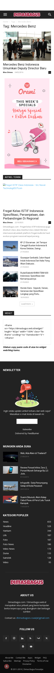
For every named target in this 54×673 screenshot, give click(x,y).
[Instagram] (14, 638)
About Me (9, 657)
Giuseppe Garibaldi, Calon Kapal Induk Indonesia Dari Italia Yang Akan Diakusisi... (35, 260)
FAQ (45, 657)
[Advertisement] (27, 5)
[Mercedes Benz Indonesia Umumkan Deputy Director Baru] (27, 46)
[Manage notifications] (6, 666)
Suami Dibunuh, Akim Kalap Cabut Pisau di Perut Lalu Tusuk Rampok (35, 500)
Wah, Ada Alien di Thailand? (33, 453)
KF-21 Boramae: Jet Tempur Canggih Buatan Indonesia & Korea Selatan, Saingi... (33, 245)
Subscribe (7, 661)
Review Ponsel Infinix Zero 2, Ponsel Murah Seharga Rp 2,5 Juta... (34, 470)
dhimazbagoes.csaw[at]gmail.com (32, 617)
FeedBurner (33, 433)
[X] (47, 638)
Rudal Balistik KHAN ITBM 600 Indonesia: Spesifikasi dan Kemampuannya (34, 276)
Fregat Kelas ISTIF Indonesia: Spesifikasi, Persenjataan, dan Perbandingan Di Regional (23, 214)
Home (5, 21)
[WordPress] (23, 647)
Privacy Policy (29, 661)
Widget (38, 657)
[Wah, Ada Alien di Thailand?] (10, 457)
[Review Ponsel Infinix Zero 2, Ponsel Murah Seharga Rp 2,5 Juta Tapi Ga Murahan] (10, 470)
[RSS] (30, 638)
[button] (5, 15)
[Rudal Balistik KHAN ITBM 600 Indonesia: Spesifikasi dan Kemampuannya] (10, 276)
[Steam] (38, 638)
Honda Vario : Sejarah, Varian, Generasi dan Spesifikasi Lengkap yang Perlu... (34, 291)
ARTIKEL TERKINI (13, 177)
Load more (26, 304)
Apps (30, 657)
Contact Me (20, 657)
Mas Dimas (8, 72)
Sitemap (17, 661)
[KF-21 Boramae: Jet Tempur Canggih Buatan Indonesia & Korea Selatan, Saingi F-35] (10, 246)
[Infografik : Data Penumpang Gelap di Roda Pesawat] (10, 486)
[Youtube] (31, 647)
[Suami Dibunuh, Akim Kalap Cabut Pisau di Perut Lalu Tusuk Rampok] (10, 499)
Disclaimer (27, 664)
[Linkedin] (22, 638)
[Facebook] (6, 638)
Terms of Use (42, 661)
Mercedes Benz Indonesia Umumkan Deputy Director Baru (24, 66)
